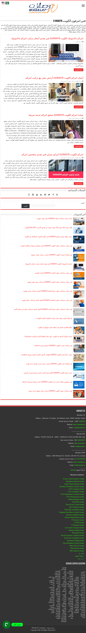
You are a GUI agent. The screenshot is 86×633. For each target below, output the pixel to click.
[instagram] (29, 194)
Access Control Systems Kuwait (73, 479)
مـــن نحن (81, 558)
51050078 (82, 421)
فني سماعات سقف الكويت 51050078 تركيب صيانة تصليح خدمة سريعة (50, 391)
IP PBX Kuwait (79, 522)
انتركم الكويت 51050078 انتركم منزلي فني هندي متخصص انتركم (52, 154)
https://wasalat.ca (79, 462)
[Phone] (7, 625)
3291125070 (81, 440)
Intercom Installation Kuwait (75, 515)
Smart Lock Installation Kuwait (74, 538)
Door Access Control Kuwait (75, 504)
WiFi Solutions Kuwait (77, 551)
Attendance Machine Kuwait (75, 481)
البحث (82, 203)
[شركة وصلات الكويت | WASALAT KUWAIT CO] (43, 7)
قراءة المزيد (78, 70)
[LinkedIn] (41, 194)
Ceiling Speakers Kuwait (76, 499)
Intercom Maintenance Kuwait (74, 517)
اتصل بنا (81, 553)
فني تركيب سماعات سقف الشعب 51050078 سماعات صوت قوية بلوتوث (49, 282)
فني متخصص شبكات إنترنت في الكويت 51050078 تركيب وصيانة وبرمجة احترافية (47, 382)
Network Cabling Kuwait (76, 530)
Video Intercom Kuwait (76, 546)
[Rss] (57, 194)
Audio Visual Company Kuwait (74, 484)
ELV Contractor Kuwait (76, 507)
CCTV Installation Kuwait (76, 492)
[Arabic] (7, 3)
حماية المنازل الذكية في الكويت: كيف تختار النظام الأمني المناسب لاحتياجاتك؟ (48, 336)
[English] (3, 3)
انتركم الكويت (78, 41)
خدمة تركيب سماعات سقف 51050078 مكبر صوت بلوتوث (54, 218)
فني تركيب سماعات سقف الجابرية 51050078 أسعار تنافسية (53, 273)
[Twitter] (49, 194)
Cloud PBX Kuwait (78, 502)
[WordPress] (33, 194)
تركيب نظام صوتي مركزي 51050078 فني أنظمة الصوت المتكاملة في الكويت (48, 236)
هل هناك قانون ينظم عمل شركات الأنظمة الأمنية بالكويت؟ (54, 318)
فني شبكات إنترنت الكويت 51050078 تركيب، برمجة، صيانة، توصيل (51, 255)
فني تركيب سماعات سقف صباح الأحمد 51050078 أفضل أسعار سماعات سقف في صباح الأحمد (43, 309)
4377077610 (81, 459)
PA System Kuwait (78, 533)
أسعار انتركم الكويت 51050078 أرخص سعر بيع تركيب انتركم (54, 78)
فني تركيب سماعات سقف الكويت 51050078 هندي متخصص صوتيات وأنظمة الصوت (46, 246)
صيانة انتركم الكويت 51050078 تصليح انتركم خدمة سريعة (56, 115)
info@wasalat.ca (79, 465)
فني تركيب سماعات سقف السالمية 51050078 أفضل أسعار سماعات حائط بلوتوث (47, 300)
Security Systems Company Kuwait (72, 535)
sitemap (73, 470)
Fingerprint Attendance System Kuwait (71, 512)
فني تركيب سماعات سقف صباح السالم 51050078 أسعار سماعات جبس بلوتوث (47, 291)
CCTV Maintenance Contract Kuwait (72, 494)
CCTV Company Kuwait (76, 489)
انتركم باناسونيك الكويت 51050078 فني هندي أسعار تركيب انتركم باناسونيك (47, 38)
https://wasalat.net (79, 424)
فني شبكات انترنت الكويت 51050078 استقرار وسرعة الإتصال (53, 345)
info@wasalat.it (80, 446)
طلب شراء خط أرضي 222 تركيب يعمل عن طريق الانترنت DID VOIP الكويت (48, 227)
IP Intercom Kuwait (78, 520)
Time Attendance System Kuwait (73, 543)
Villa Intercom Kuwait (77, 548)
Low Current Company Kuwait (74, 528)
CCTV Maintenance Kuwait (75, 497)
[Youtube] (37, 194)
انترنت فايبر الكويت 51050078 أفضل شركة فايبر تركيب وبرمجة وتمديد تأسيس (48, 373)
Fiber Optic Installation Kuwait (74, 510)
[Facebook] (53, 194)
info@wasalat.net (79, 427)
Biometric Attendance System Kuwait (72, 486)
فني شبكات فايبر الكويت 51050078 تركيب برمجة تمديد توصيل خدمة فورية (49, 364)
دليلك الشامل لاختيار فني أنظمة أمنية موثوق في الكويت (55, 327)
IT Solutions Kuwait (77, 525)
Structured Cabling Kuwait (75, 540)
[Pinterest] (45, 194)
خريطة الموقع (79, 556)
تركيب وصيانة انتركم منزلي (67, 81)
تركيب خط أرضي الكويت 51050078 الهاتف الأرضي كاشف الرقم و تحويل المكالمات (46, 355)
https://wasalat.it (79, 443)
